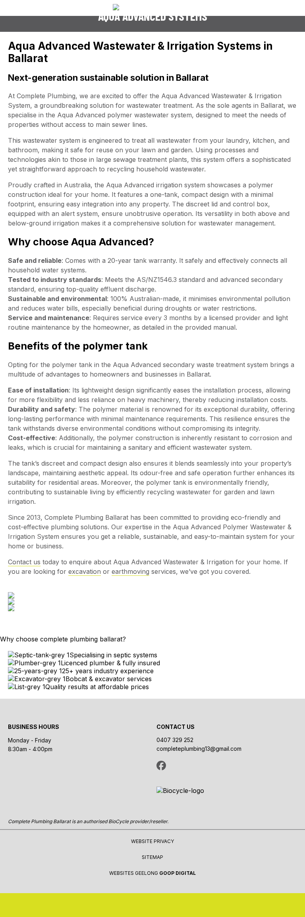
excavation (84, 571)
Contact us (24, 562)
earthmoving (130, 571)
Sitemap (152, 857)
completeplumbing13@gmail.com (198, 748)
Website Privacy (152, 841)
